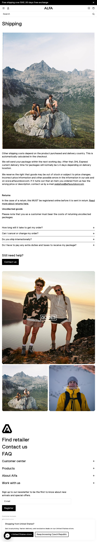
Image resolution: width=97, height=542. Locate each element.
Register (8, 508)
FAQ (7, 453)
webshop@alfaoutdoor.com (69, 184)
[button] (7, 535)
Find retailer (15, 439)
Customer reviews (9, 516)
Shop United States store (19, 534)
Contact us (10, 262)
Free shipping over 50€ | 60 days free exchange (25, 2)
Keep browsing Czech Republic (52, 534)
